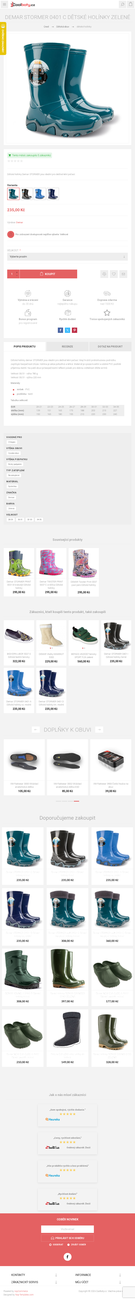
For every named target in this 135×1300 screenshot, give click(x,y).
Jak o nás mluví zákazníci (67, 1095)
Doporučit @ (123, 274)
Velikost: (13, 250)
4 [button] (76, 801)
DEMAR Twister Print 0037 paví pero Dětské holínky (84, 583)
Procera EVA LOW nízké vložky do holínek (67, 1056)
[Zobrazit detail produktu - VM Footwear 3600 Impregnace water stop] (24, 759)
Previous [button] (36, 730)
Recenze (67, 346)
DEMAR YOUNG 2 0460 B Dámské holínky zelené (23, 995)
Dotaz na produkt (110, 346)
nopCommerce (21, 1291)
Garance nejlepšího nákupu (67, 298)
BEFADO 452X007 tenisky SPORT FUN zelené (83, 656)
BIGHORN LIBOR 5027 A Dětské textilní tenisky (19, 655)
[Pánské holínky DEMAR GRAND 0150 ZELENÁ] (112, 1030)
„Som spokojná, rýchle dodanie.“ (68, 1109)
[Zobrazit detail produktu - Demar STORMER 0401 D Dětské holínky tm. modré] (53, 199)
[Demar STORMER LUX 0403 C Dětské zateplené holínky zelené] (112, 909)
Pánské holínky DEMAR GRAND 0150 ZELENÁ (112, 1056)
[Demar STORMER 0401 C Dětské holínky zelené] (23, 848)
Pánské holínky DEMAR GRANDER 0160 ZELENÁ (67, 995)
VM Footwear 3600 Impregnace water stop (24, 785)
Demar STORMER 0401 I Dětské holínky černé (116, 655)
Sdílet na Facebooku (60, 330)
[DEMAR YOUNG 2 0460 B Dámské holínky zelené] (23, 969)
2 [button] (64, 801)
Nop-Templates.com (24, 1294)
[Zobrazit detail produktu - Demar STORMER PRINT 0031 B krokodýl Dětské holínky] (19, 563)
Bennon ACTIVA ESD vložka (110, 783)
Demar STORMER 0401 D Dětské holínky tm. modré (51, 703)
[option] (24, 768)
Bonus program (28, 317)
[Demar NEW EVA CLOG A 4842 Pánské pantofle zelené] (23, 1030)
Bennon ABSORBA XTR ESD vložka (68, 783)
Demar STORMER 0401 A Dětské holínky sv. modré (18, 703)
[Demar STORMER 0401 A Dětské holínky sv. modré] (112, 848)
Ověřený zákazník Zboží (78, 1147)
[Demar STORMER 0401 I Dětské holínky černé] (67, 848)
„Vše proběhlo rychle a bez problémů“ (67, 1165)
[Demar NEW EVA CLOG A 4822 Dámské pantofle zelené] (112, 969)
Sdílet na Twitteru (67, 330)
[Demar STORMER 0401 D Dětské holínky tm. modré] (23, 909)
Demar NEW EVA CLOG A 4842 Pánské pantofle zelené (23, 1056)
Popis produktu (25, 346)
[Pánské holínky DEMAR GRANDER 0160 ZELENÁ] (67, 969)
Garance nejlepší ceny (104, 274)
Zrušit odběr (78, 1244)
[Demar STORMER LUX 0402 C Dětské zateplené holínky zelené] (67, 909)
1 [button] (58, 801)
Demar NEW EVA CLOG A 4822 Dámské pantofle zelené (112, 995)
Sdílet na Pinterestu (74, 330)
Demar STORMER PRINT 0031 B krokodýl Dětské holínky (19, 584)
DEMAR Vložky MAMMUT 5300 (51, 656)
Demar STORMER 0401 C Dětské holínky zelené (23, 874)
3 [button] (70, 801)
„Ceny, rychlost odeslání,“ (67, 1138)
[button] (82, 575)
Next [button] (99, 730)
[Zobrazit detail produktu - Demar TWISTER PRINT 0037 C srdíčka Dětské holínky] (51, 563)
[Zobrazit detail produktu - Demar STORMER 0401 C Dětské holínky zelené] (13, 199)
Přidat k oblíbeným (114, 274)
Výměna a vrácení (28, 298)
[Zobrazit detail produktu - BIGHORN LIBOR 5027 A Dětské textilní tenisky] (19, 635)
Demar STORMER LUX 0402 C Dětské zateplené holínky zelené (67, 934)
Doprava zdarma (107, 298)
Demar (19, 222)
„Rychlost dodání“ (67, 1194)
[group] (84, 563)
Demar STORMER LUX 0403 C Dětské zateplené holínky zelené (112, 934)
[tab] (25, 346)
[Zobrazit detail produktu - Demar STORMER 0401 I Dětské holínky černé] (26, 199)
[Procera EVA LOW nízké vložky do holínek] (67, 1030)
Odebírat (58, 1244)
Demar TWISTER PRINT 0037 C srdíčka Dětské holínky (51, 584)
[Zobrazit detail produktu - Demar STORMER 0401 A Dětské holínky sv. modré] (40, 199)
